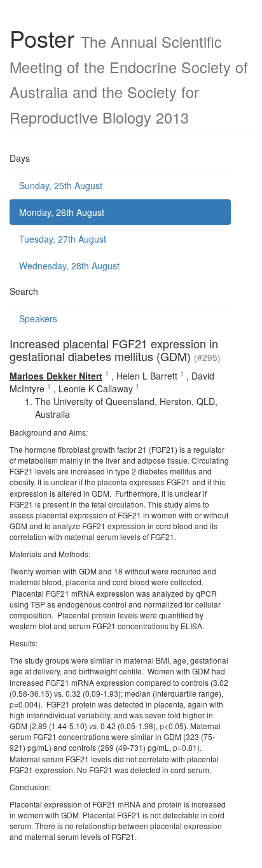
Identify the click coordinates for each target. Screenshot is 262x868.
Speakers (38, 318)
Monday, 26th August (61, 212)
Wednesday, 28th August (69, 265)
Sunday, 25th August (60, 185)
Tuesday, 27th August (62, 238)
